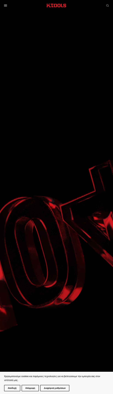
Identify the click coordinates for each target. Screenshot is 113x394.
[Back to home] (56, 5)
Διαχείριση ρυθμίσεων (55, 388)
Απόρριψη (30, 388)
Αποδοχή (12, 388)
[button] (5, 5)
